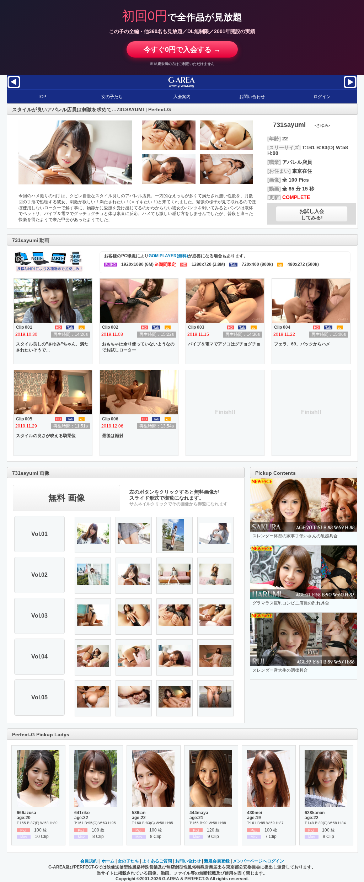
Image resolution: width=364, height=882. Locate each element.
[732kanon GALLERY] (14, 87)
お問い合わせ (252, 96)
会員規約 (88, 861)
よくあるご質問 (157, 861)
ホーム (108, 861)
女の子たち (112, 96)
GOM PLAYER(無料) (168, 255)
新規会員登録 (217, 861)
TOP (42, 96)
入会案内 (182, 96)
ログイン (322, 96)
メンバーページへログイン (258, 861)
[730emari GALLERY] (350, 87)
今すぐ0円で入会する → (182, 49)
